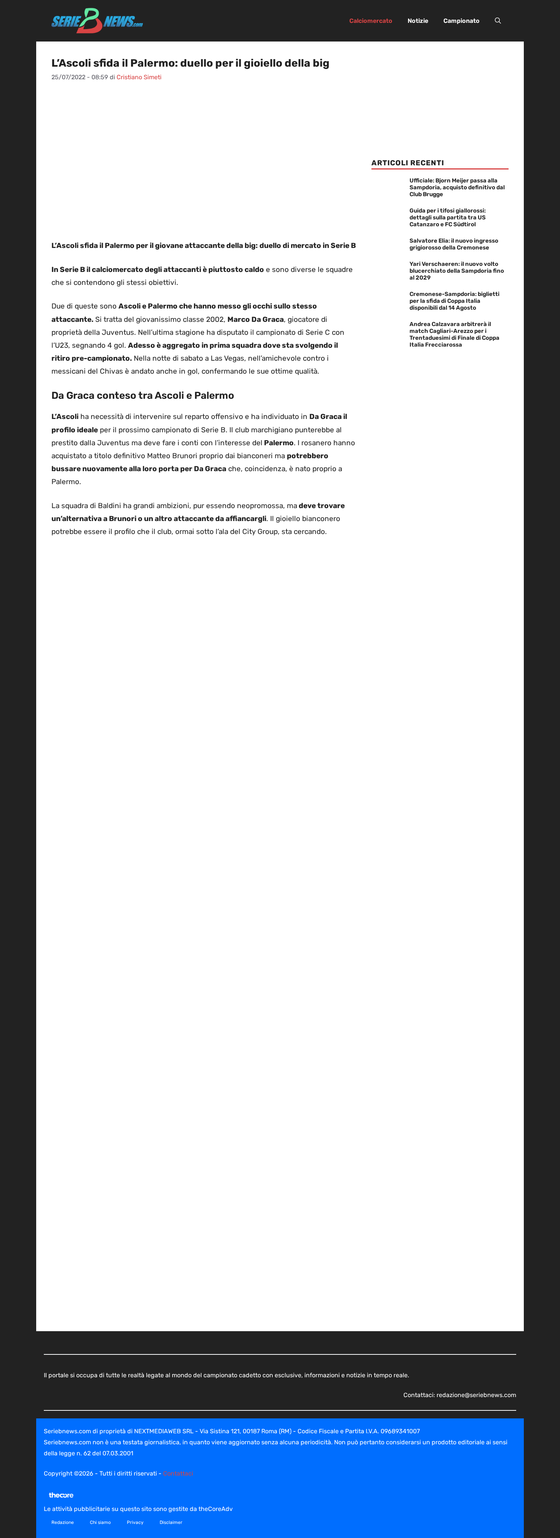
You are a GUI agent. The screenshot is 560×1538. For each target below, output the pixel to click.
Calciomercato (370, 20)
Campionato (461, 20)
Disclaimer (171, 1522)
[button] (498, 21)
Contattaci (178, 1473)
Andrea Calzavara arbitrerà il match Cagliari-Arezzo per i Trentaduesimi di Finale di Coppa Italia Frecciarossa (454, 334)
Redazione (62, 1522)
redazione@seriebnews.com (476, 1395)
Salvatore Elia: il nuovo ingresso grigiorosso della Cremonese (454, 244)
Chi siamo (100, 1522)
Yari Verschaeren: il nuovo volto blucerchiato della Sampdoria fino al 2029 (457, 271)
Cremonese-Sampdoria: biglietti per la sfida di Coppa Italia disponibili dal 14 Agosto (454, 301)
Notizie (418, 20)
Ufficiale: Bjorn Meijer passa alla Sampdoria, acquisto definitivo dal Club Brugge (457, 187)
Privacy (135, 1522)
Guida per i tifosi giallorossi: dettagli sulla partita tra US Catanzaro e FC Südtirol (448, 217)
